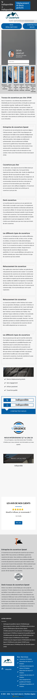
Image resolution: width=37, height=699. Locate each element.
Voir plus (18, 523)
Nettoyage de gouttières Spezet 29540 (13, 624)
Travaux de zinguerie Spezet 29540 (16, 640)
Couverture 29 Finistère (25, 659)
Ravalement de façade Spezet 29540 (16, 631)
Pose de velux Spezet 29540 (18, 642)
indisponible (22, 400)
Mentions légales (29, 694)
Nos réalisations (11, 26)
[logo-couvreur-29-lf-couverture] (15, 15)
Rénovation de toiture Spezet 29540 (16, 635)
